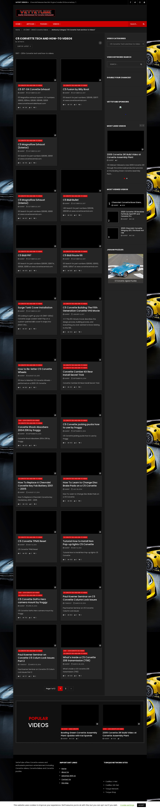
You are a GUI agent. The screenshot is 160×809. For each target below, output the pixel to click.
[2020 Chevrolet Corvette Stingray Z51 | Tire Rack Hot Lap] (113, 233)
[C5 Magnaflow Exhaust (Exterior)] (36, 125)
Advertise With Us (68, 776)
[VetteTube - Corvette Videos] (36, 13)
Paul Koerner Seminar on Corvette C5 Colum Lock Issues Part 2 (36, 658)
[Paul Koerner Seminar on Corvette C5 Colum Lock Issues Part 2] (36, 635)
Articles (30, 24)
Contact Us (66, 779)
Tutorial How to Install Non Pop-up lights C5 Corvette (78, 542)
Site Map (65, 783)
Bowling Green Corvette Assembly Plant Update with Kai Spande (79, 734)
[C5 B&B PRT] (36, 236)
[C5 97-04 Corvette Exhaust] (36, 70)
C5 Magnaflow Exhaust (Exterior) (31, 146)
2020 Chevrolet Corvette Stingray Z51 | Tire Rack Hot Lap (132, 230)
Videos (56, 24)
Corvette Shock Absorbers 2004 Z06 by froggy (33, 428)
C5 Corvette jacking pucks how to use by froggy (81, 426)
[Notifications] (144, 2)
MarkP (22, 93)
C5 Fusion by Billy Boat (76, 89)
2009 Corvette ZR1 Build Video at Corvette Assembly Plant (124, 156)
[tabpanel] (125, 152)
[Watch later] (139, 2)
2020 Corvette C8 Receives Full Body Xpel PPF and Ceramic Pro (132, 214)
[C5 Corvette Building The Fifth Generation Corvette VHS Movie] (81, 288)
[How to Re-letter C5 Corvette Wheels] (36, 350)
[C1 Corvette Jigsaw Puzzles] (125, 268)
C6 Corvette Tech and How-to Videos (75, 368)
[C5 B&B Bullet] (81, 181)
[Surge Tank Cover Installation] (36, 288)
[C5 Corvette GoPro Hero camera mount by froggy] (36, 577)
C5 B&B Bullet (71, 200)
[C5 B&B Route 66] (81, 236)
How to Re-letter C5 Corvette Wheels (35, 370)
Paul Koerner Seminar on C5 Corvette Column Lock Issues (80, 598)
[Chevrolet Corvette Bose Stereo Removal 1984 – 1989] (125, 201)
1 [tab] (124, 178)
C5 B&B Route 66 (73, 255)
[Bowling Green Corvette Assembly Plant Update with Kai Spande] (80, 715)
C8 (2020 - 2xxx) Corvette (69, 729)
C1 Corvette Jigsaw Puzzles (126, 281)
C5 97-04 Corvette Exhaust (34, 89)
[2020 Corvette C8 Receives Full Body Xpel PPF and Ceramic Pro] (113, 217)
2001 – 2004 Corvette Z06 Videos (29, 420)
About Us (65, 772)
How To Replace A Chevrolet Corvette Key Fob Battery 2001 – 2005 (35, 485)
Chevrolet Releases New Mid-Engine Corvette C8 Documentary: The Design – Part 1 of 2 (53, 2)
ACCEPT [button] (141, 805)
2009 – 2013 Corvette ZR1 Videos (113, 729)
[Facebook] (130, 2)
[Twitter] (135, 2)
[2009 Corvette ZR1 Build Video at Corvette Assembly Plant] (125, 140)
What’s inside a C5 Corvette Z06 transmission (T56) (79, 659)
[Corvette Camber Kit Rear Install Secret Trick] (81, 350)
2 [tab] (126, 178)
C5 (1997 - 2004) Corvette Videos (35, 30)
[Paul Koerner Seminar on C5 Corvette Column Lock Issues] (81, 577)
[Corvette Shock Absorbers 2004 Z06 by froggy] (36, 405)
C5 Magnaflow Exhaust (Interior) (31, 201)
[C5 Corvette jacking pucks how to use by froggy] (81, 405)
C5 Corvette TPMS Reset (32, 541)
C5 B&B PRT (24, 255)
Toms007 (68, 603)
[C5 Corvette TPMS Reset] (36, 522)
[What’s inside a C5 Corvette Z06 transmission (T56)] (81, 635)
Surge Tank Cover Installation (35, 307)
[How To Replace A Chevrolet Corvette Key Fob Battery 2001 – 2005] (36, 463)
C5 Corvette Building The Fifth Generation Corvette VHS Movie (81, 309)
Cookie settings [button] (127, 805)
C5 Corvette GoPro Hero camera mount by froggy (32, 601)
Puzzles (43, 24)
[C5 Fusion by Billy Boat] (81, 70)
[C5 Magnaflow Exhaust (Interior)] (36, 181)
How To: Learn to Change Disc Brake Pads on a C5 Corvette (80, 484)
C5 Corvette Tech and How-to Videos (30, 85)
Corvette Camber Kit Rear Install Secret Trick (78, 373)
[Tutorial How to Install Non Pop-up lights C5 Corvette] (81, 522)
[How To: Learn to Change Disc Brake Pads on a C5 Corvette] (81, 463)
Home (18, 24)
